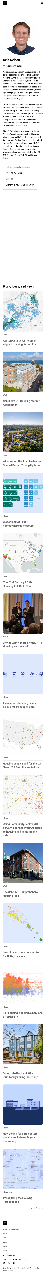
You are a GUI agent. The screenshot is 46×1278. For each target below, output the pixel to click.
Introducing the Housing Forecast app (17, 1199)
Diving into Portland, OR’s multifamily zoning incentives (20, 1075)
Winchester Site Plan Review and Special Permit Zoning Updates (22, 463)
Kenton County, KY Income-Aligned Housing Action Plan (20, 342)
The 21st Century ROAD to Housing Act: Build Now (19, 584)
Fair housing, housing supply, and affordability (23, 1014)
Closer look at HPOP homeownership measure (18, 523)
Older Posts (37, 1208)
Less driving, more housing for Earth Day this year (21, 954)
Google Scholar (9, 149)
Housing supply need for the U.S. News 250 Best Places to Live (22, 765)
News (5, 637)
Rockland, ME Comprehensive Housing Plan (21, 893)
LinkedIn (9, 179)
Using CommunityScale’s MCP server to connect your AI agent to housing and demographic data (22, 830)
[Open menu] (41, 3)
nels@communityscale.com (18, 167)
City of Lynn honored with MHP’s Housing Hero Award (22, 644)
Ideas (5, 516)
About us (6, 1250)
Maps (5, 1233)
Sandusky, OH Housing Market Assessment (21, 402)
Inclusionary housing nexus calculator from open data (19, 705)
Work (5, 334)
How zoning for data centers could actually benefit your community (20, 1137)
